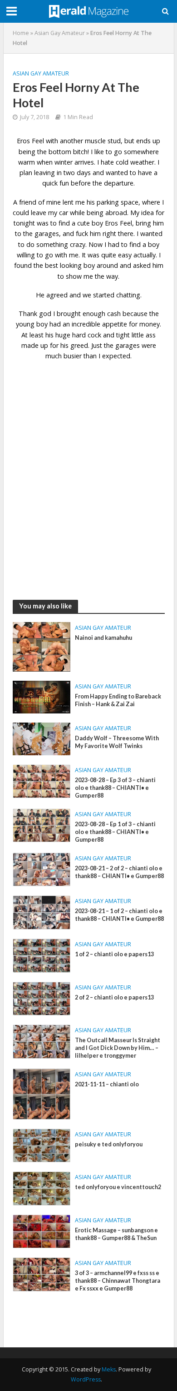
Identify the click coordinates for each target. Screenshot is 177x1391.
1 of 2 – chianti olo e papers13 (114, 954)
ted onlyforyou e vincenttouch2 (118, 1187)
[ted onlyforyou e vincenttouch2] (42, 1187)
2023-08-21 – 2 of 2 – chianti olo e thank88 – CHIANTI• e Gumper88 (119, 872)
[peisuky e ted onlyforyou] (42, 1144)
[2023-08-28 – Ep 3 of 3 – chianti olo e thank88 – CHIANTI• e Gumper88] (42, 780)
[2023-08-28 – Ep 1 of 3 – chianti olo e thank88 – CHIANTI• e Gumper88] (42, 824)
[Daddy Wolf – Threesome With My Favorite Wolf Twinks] (42, 738)
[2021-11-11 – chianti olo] (42, 1093)
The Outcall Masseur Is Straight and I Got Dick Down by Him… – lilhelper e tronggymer (117, 1048)
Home (21, 33)
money (149, 324)
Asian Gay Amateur (59, 33)
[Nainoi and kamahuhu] (42, 645)
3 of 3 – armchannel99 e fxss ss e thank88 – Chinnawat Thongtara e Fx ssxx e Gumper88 (117, 1281)
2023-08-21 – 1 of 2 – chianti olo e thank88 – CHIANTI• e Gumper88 (119, 915)
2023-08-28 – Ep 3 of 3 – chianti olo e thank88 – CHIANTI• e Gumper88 (115, 788)
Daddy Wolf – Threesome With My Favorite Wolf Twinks (117, 742)
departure (118, 183)
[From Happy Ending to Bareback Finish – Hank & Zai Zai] (42, 696)
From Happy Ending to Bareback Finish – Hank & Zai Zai (118, 700)
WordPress (86, 1379)
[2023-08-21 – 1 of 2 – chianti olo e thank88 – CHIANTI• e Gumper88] (42, 911)
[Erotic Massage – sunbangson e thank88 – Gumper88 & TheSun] (42, 1230)
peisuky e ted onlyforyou (109, 1144)
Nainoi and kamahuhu (103, 637)
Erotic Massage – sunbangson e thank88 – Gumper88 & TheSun (116, 1234)
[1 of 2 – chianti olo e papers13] (42, 954)
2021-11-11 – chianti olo (107, 1084)
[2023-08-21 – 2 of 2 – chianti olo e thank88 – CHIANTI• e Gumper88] (42, 868)
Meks (109, 1369)
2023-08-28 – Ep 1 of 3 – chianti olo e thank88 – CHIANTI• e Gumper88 (115, 832)
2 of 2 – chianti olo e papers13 (114, 997)
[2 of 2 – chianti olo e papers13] (42, 997)
